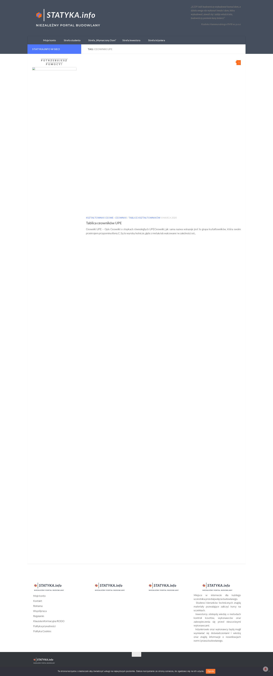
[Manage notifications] (265, 669)
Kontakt (37, 600)
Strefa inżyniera (156, 40)
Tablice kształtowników (144, 217)
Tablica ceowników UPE (104, 223)
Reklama (37, 605)
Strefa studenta (71, 40)
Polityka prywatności (44, 626)
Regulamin (38, 615)
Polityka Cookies (42, 631)
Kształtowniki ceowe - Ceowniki (106, 217)
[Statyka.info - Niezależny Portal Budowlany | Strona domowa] (67, 18)
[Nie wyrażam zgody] (269, 671)
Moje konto (39, 595)
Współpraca (40, 610)
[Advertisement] (52, 331)
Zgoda (210, 671)
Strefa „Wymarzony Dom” (101, 40)
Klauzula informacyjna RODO (48, 620)
